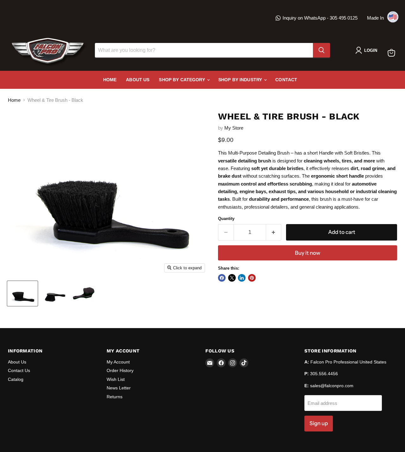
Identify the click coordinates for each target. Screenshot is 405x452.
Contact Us (19, 370)
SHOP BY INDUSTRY (240, 79)
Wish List (116, 379)
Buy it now (307, 253)
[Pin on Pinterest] (252, 278)
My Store (233, 128)
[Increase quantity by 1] (274, 232)
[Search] (321, 50)
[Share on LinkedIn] (242, 278)
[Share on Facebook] (222, 278)
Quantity (226, 218)
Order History (120, 370)
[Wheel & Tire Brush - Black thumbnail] (22, 293)
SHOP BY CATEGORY (182, 79)
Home (110, 79)
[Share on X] (232, 278)
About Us (137, 79)
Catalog (15, 379)
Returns (114, 396)
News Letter (119, 387)
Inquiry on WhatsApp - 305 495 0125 (320, 18)
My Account (118, 361)
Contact (286, 79)
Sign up (318, 423)
